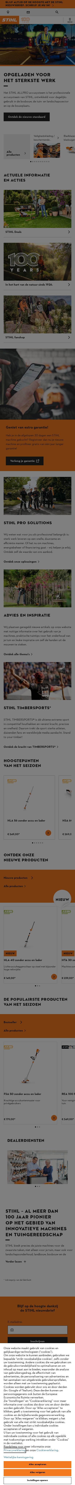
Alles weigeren (37, 1472)
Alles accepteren (37, 1464)
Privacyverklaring (14, 1450)
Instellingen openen (37, 1480)
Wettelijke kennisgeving (18, 1457)
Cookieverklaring (47, 1450)
